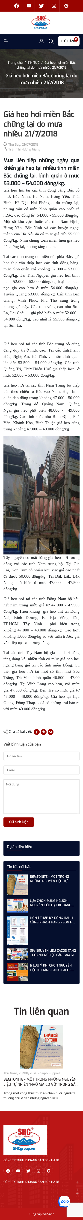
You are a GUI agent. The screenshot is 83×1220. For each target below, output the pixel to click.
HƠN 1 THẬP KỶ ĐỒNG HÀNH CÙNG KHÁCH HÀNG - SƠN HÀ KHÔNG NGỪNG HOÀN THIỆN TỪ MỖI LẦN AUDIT (52, 920)
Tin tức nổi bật (19, 866)
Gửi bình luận (18, 822)
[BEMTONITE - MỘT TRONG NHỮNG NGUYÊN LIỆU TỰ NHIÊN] (41, 1047)
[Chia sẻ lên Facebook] (37, 732)
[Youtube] (29, 6)
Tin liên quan (41, 1011)
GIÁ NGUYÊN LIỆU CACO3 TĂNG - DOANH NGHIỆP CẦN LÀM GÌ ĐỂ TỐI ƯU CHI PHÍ (53, 952)
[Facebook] (16, 6)
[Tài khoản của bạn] (5, 41)
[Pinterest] (44, 732)
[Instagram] (54, 6)
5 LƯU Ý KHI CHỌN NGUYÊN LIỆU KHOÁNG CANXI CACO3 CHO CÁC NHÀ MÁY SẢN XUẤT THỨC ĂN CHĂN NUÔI (52, 967)
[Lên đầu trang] (76, 1199)
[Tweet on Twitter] (50, 732)
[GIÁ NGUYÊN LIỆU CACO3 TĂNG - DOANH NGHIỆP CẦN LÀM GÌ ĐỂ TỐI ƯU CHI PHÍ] (17, 954)
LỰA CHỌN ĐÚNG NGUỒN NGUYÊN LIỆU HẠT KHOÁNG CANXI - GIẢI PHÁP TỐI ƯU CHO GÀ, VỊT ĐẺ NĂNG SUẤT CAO (53, 903)
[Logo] (25, 1139)
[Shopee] (41, 6)
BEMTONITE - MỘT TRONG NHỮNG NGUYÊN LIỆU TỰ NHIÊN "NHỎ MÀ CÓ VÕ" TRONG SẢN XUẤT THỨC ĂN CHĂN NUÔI (50, 879)
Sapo (50, 1214)
